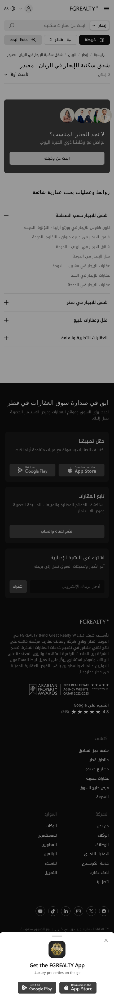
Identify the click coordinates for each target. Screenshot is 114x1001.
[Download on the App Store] (78, 988)
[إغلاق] (106, 940)
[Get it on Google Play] (37, 988)
